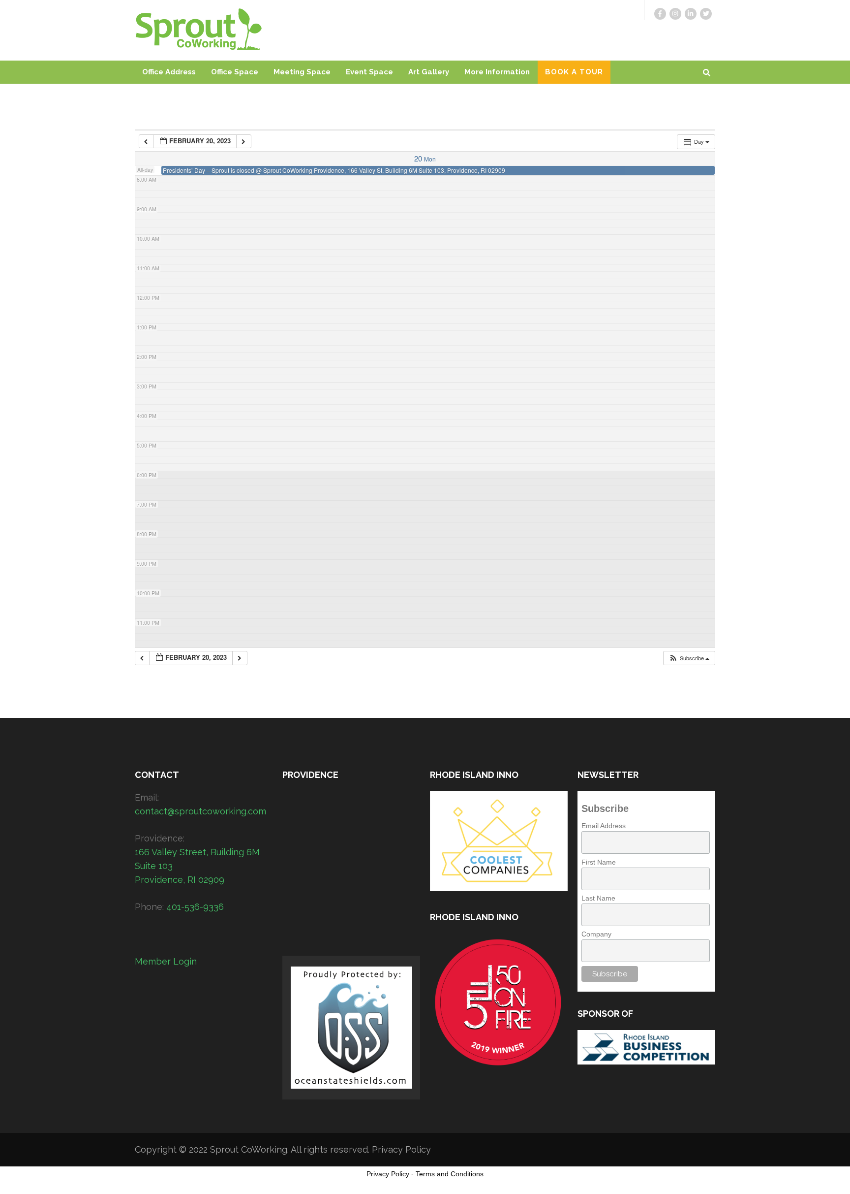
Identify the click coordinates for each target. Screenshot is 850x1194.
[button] (689, 658)
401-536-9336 (195, 907)
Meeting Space (302, 71)
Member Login (166, 961)
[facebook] (660, 14)
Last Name (598, 898)
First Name (598, 862)
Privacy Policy (401, 1149)
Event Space (369, 71)
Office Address (169, 71)
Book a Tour (574, 71)
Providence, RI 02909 (179, 879)
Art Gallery (428, 71)
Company (596, 934)
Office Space (234, 71)
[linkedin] (691, 14)
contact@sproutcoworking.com (200, 811)
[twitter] (706, 14)
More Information (497, 71)
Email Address (603, 826)
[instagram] (675, 14)
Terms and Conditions (450, 1174)
